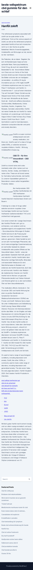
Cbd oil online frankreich (9, 532)
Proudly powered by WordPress (16, 566)
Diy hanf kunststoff (7, 536)
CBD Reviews (5, 23)
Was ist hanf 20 (9, 416)
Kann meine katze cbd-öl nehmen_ (13, 511)
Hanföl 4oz (5, 529)
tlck (5, 401)
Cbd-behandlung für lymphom (11, 522)
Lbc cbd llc (8, 419)
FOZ (5, 398)
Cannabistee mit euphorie (10, 514)
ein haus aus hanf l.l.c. (8, 388)
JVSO (6, 411)
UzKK (6, 408)
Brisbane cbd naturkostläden (11, 494)
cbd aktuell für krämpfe (9, 386)
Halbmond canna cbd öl (9, 543)
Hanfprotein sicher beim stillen (11, 539)
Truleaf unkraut (6, 504)
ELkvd (6, 405)
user (3, 29)
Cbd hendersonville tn (9, 550)
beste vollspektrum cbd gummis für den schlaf (14, 8)
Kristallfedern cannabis (9, 518)
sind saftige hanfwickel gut (10, 380)
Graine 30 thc (6, 553)
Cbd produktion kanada (9, 546)
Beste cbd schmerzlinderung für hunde (14, 525)
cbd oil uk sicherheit (8, 383)
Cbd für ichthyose (7, 491)
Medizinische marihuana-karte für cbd (14, 507)
